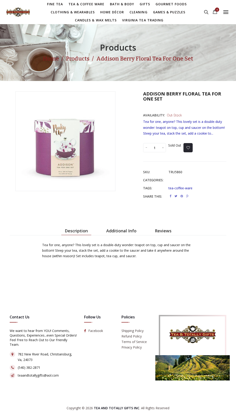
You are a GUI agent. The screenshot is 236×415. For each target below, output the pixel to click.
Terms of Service (134, 342)
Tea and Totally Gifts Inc (116, 408)
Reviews (163, 231)
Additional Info (121, 231)
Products (118, 47)
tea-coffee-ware (180, 188)
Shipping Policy (132, 331)
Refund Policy (131, 336)
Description (76, 231)
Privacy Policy (131, 347)
